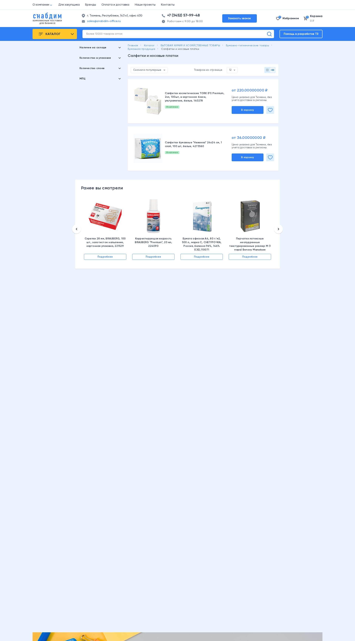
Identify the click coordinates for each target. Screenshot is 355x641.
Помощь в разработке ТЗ (301, 34)
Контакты (168, 4)
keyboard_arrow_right (278, 229)
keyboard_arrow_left (76, 229)
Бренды (90, 4)
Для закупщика (69, 4)
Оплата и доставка (115, 4)
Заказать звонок (239, 18)
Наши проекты (145, 4)
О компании (41, 4)
